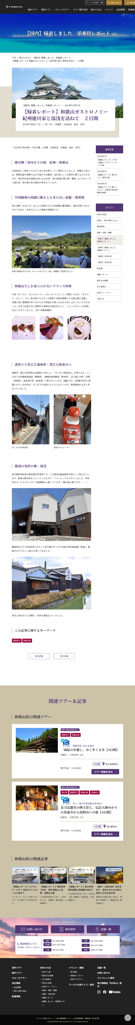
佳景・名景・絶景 (49, 990)
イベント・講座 (76, 967)
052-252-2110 (58, 944)
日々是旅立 (46, 979)
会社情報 (120, 9)
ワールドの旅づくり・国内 (81, 984)
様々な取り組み (20, 991)
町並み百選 (46, 983)
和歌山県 (27, 640)
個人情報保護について (64, 1018)
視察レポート (47, 997)
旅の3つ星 (46, 971)
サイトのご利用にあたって (44, 1018)
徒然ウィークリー (49, 986)
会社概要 (17, 987)
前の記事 (39, 656)
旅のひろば (96, 9)
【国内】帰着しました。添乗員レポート (52, 57)
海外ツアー (33, 9)
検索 (101, 2)
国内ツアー (46, 9)
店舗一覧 (106, 929)
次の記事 (64, 656)
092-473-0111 (97, 945)
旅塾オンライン (77, 975)
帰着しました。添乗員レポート (54, 1003)
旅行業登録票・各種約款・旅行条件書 (86, 1018)
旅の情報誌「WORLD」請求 (109, 984)
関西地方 (16, 640)
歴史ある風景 (47, 975)
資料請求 (70, 929)
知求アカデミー (77, 979)
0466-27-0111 (97, 949)
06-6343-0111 (97, 941)
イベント (109, 9)
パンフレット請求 (105, 977)
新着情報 (16, 996)
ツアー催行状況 (80, 9)
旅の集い (74, 971)
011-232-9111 (58, 949)
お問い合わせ (115, 2)
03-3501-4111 (58, 941)
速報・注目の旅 (48, 994)
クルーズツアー (62, 9)
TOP (14, 57)
